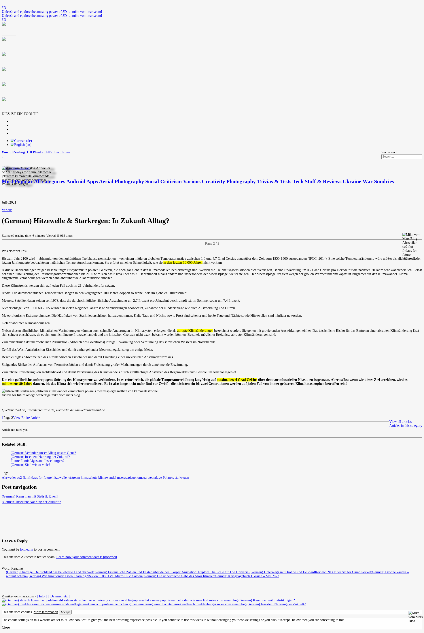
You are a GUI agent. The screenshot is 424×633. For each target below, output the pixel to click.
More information (46, 612)
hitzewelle (60, 477)
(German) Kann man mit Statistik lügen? (30, 496)
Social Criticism (163, 181)
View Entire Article (26, 417)
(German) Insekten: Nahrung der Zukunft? (40, 457)
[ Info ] (42, 596)
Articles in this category (405, 425)
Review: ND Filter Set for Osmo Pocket (343, 572)
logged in (26, 549)
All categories (49, 181)
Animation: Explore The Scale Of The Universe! (216, 572)
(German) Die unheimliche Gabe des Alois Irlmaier (178, 576)
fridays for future (40, 477)
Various (192, 181)
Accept (65, 612)
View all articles (400, 421)
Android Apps (82, 181)
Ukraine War (358, 181)
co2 (19, 477)
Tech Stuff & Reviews (317, 181)
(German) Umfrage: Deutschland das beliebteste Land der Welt (50, 572)
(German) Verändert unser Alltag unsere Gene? (43, 453)
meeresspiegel (126, 477)
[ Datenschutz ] (59, 596)
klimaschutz (89, 477)
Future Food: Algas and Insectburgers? (37, 461)
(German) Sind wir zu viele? (30, 465)
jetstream (74, 477)
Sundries (384, 181)
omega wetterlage (149, 477)
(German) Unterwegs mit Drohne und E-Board (282, 572)
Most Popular (17, 181)
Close (6, 627)
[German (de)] (21, 141)
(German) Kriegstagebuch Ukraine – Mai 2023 (246, 576)
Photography (241, 181)
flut (25, 477)
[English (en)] (21, 145)
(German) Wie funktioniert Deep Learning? (57, 576)
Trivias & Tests (274, 181)
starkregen (182, 477)
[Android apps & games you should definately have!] (212, 67)
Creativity (213, 181)
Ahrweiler (9, 477)
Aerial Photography (121, 181)
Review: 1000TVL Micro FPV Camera (115, 576)
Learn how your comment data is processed (86, 557)
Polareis (168, 477)
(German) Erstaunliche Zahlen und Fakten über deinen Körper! (138, 572)
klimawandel (107, 477)
